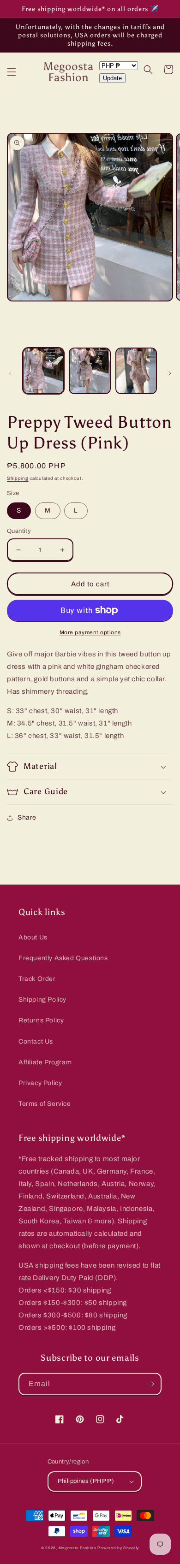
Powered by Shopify (118, 1548)
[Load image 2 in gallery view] (89, 371)
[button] (11, 72)
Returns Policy (41, 1020)
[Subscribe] (150, 1384)
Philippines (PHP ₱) (86, 1481)
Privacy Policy (40, 1083)
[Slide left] (10, 373)
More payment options (90, 632)
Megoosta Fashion (77, 1548)
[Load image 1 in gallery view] (43, 371)
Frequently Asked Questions (63, 958)
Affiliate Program (45, 1062)
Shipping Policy (42, 999)
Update (112, 78)
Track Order (37, 978)
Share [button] (27, 817)
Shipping (18, 478)
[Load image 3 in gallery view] (136, 371)
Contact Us (35, 1041)
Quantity (19, 531)
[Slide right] (170, 373)
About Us (33, 937)
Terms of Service (44, 1103)
